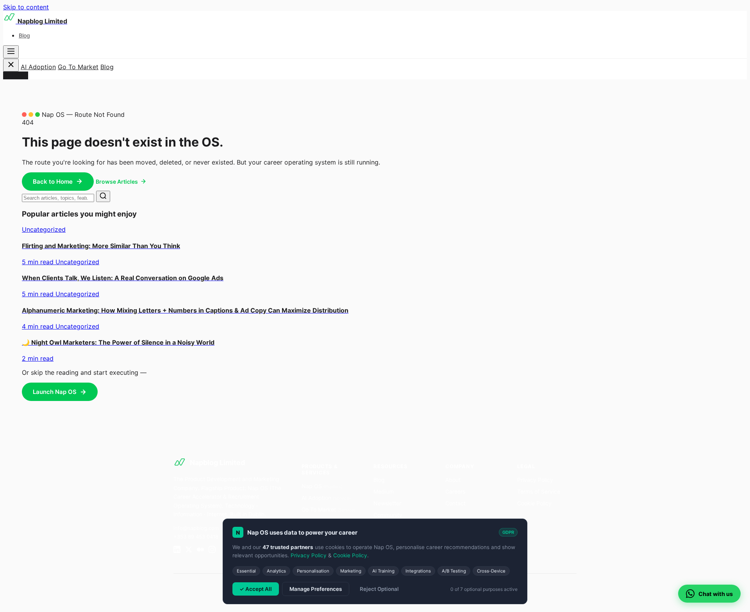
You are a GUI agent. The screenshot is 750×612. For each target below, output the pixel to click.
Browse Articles (117, 181)
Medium (383, 491)
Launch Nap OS (55, 391)
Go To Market (78, 67)
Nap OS (322, 486)
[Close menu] (11, 65)
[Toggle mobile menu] (11, 51)
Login (20, 75)
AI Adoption (38, 67)
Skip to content (26, 7)
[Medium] (200, 550)
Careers (455, 491)
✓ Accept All (255, 589)
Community (387, 515)
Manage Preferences (315, 589)
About (453, 479)
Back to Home (53, 181)
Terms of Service (538, 491)
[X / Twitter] (188, 550)
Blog (24, 35)
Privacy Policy (535, 479)
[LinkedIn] (176, 550)
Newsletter (387, 503)
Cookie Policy (534, 503)
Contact (455, 503)
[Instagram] (212, 550)
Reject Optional (379, 589)
